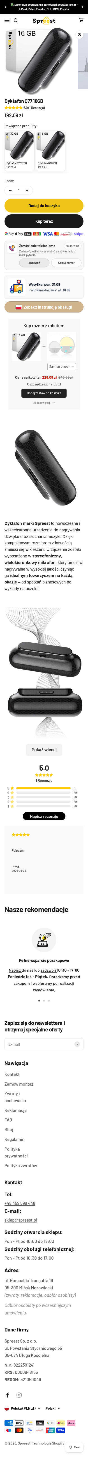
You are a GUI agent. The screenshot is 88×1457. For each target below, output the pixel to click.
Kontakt (12, 1074)
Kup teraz (44, 221)
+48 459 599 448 (20, 1203)
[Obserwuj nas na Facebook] (8, 1395)
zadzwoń (49, 970)
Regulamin (14, 1139)
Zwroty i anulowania (15, 1097)
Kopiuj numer (66, 262)
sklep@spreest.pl (21, 1219)
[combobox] (61, 366)
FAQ (8, 1119)
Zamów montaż (19, 1084)
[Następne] (82, 7)
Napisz (15, 970)
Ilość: (9, 180)
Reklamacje (16, 1110)
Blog (9, 1129)
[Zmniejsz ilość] (10, 190)
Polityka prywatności (16, 1152)
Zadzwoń (34, 262)
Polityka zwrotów (21, 1165)
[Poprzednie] (5, 7)
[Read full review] (44, 860)
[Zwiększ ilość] (27, 190)
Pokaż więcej (44, 750)
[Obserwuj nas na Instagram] (19, 1395)
